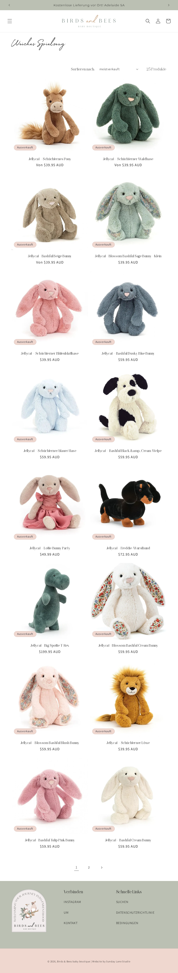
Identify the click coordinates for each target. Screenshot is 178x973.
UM (66, 912)
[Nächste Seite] (101, 867)
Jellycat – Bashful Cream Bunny (128, 840)
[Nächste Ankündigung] (169, 5)
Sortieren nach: (83, 69)
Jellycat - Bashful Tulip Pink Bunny (50, 840)
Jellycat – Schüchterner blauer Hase (49, 451)
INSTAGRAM (72, 902)
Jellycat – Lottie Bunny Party (49, 548)
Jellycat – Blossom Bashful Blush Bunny (49, 743)
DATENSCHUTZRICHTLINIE (135, 912)
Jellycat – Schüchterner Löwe (128, 743)
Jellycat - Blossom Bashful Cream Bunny (128, 645)
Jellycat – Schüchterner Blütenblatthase (50, 353)
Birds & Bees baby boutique (73, 961)
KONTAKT (70, 923)
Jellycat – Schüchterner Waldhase (128, 159)
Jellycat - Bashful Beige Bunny (50, 256)
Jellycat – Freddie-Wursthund (128, 548)
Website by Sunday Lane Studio (111, 961)
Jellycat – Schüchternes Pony (50, 159)
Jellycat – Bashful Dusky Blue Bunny (128, 353)
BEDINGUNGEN (127, 923)
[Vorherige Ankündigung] (9, 5)
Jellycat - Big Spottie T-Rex (49, 645)
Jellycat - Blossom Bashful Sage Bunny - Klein (128, 256)
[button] (10, 21)
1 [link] (76, 867)
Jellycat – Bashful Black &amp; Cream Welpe (128, 451)
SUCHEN (122, 902)
